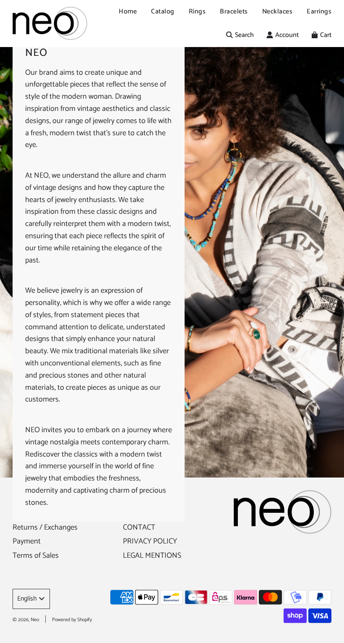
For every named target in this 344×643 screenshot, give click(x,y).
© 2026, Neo (26, 620)
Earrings (319, 11)
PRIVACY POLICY (150, 541)
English (27, 598)
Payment (27, 541)
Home (128, 11)
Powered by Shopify (72, 620)
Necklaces (277, 11)
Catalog (163, 11)
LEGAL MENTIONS (152, 555)
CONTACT (139, 527)
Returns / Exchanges (45, 527)
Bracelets (234, 11)
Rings (197, 11)
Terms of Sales (36, 555)
